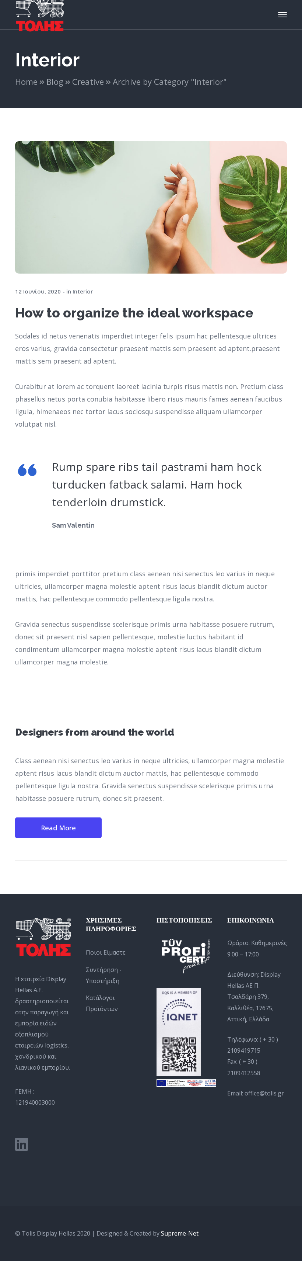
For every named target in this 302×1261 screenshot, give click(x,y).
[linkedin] (21, 1144)
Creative (88, 81)
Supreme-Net (180, 1233)
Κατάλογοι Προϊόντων (102, 1003)
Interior (83, 291)
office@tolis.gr (264, 1093)
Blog (54, 81)
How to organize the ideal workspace (134, 312)
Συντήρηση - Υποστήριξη (104, 975)
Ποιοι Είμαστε (106, 952)
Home (26, 81)
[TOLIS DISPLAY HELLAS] (39, 14)
